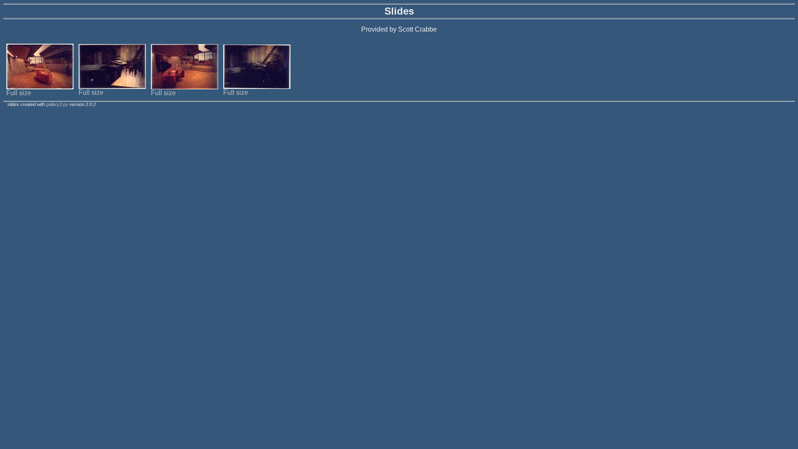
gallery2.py (57, 104)
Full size (18, 92)
